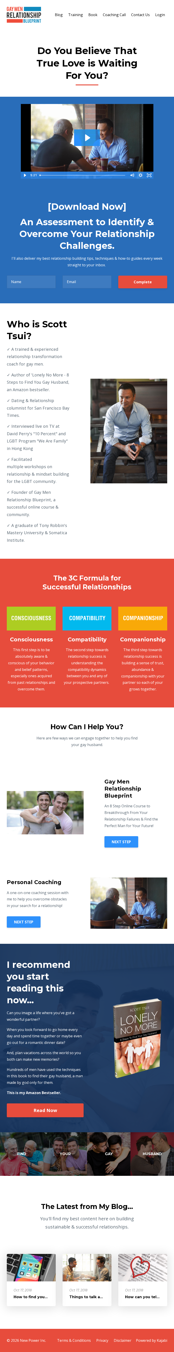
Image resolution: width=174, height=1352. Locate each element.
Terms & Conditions (74, 1340)
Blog (59, 14)
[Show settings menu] (140, 175)
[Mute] (132, 175)
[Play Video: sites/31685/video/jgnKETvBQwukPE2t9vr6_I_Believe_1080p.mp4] (87, 137)
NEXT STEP (121, 841)
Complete (143, 281)
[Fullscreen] (149, 175)
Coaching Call (114, 14)
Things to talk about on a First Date (104, 1297)
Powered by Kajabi (151, 1340)
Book (92, 14)
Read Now (45, 1110)
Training (75, 14)
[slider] (83, 175)
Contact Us (140, 14)
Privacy (102, 1340)
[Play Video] (25, 175)
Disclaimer (122, 1340)
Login (160, 14)
